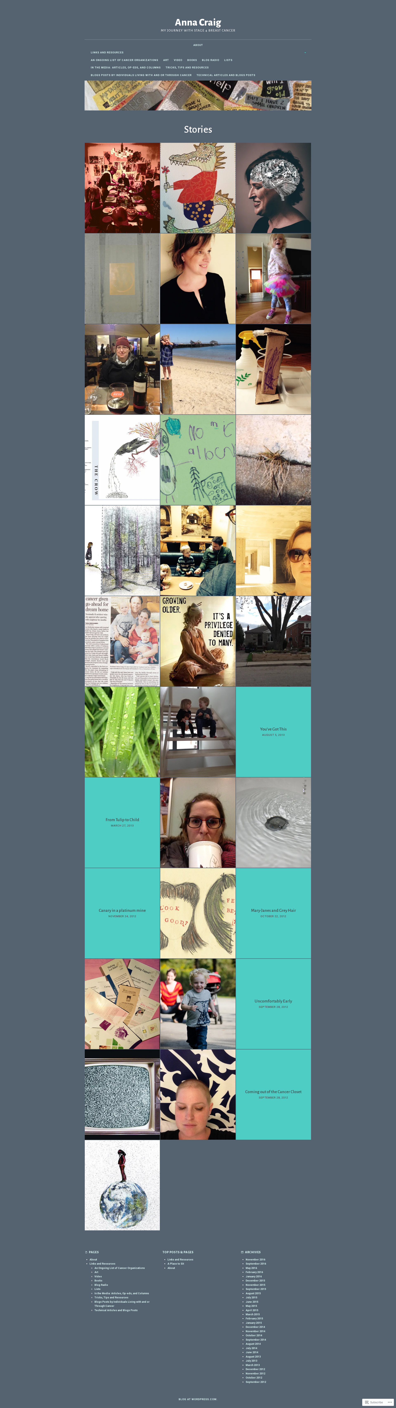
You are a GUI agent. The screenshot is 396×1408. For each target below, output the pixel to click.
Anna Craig (198, 22)
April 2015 (252, 1310)
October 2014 (254, 1335)
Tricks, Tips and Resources (187, 67)
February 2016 (254, 1272)
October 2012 (254, 1377)
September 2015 (256, 1289)
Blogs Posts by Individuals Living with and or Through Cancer (141, 75)
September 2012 (256, 1381)
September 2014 (256, 1339)
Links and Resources (107, 52)
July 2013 (251, 1360)
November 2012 (255, 1373)
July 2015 (251, 1297)
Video (178, 60)
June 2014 (252, 1352)
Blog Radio (210, 60)
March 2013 (253, 1365)
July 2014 (251, 1348)
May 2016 (251, 1268)
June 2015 (252, 1301)
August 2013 (253, 1356)
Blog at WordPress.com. (198, 1399)
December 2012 (255, 1369)
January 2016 (254, 1276)
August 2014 (253, 1343)
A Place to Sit (175, 1263)
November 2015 (255, 1284)
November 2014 (255, 1331)
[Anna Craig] (198, 95)
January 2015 (254, 1322)
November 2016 (255, 1259)
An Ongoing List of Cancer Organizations (124, 60)
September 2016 (256, 1263)
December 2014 (255, 1326)
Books (192, 60)
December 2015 (255, 1280)
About (198, 45)
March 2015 (253, 1314)
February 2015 (254, 1318)
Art (166, 60)
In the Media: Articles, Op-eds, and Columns (126, 67)
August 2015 (253, 1293)
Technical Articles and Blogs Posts (226, 75)
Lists (228, 60)
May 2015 (251, 1305)
